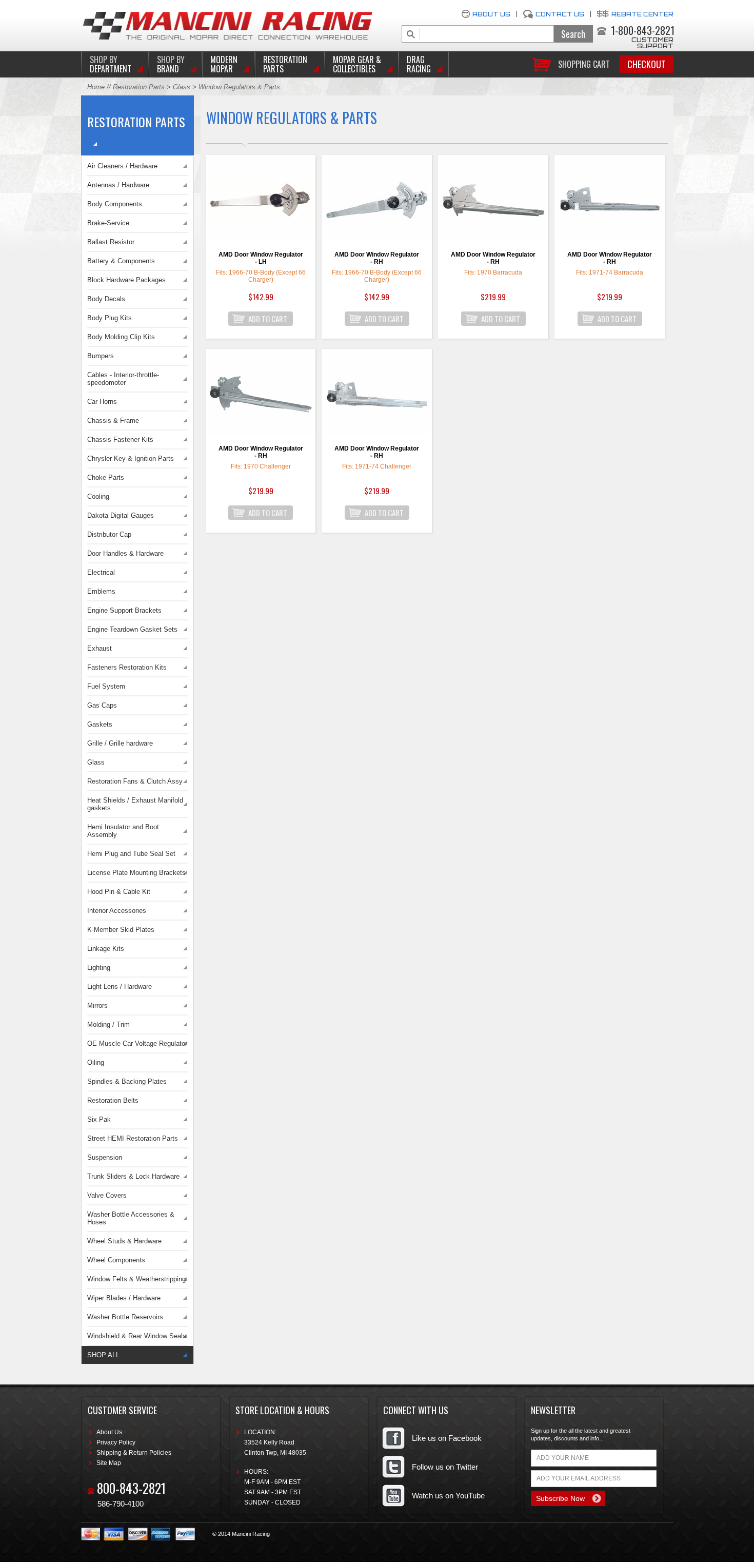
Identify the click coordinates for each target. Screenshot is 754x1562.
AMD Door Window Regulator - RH (376, 258)
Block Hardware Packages (126, 280)
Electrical (101, 572)
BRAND (171, 64)
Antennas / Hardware (118, 185)
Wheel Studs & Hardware (124, 1241)
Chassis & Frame (113, 420)
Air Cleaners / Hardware (122, 166)
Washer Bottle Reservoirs (125, 1317)
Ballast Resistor (110, 242)
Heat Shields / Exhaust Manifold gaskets (135, 804)
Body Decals (106, 299)
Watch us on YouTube (448, 1495)
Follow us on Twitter (445, 1466)
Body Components (114, 204)
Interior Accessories (116, 910)
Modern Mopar (223, 64)
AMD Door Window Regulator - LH (261, 258)
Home (96, 87)
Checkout (646, 64)
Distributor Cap (109, 534)
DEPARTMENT (110, 64)
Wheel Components (116, 1260)
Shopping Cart (584, 63)
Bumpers (100, 356)
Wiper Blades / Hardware (124, 1298)
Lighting (98, 967)
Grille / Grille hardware (120, 743)
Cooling (98, 496)
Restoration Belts (112, 1100)
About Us (491, 14)
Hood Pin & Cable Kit (118, 891)
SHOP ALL (103, 1355)
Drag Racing (419, 64)
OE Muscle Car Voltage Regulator (137, 1043)
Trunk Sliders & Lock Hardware (133, 1176)
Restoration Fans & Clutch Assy (135, 781)
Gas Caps (102, 705)
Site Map (108, 1463)
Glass (181, 87)
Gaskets (99, 724)
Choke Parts (105, 477)
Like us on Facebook (447, 1438)
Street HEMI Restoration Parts (132, 1138)
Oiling (95, 1062)
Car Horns (102, 401)
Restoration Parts (285, 64)
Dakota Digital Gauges (120, 515)
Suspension (104, 1157)
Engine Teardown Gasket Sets (132, 629)
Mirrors (97, 1005)
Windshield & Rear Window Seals (136, 1336)
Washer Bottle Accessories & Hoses (130, 1218)
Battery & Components (121, 261)
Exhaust (99, 648)
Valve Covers (107, 1195)
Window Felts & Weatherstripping (136, 1279)
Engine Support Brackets (124, 610)
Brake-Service (108, 223)
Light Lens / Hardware (119, 986)
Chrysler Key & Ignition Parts (130, 458)
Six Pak (99, 1119)
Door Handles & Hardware (125, 553)
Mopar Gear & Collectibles (357, 64)
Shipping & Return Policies (133, 1452)
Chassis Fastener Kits (120, 439)
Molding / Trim (108, 1024)
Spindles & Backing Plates (127, 1081)
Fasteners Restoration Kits (127, 667)
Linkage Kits (105, 948)
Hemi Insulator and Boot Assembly (123, 830)
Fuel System (106, 686)
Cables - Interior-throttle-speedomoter (123, 378)
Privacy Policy (115, 1442)
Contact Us (559, 14)
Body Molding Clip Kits (121, 337)
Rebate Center (642, 14)
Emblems (101, 591)
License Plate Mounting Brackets (136, 872)
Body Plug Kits (109, 318)
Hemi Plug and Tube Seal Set (131, 853)
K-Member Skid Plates (120, 929)
